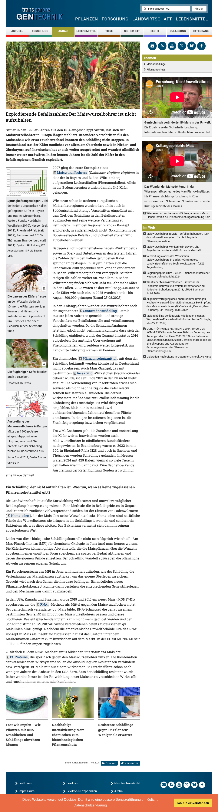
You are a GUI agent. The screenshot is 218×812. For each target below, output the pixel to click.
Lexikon (71, 783)
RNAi (44, 604)
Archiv (118, 791)
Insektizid (85, 373)
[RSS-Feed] (162, 46)
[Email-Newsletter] (152, 46)
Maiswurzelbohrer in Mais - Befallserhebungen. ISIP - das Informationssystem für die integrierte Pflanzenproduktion (178, 237)
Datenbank (201, 31)
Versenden (132, 763)
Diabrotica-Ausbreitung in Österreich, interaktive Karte (178, 356)
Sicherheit (132, 31)
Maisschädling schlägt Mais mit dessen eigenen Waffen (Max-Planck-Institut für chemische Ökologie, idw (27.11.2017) (178, 319)
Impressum (26, 791)
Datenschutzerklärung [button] (90, 805)
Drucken (111, 763)
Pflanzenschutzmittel (99, 358)
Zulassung (178, 31)
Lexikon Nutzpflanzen (81, 791)
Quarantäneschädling (100, 311)
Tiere (109, 31)
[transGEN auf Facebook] (201, 46)
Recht (155, 31)
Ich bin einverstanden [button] (193, 803)
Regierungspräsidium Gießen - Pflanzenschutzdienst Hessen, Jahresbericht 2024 (177, 274)
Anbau (63, 31)
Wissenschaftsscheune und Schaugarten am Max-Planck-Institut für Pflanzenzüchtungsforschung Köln (178, 215)
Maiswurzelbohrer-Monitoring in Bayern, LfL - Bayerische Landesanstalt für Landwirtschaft (173, 248)
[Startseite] (39, 13)
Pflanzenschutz (155, 69)
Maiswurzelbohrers (72, 172)
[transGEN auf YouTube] (172, 46)
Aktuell (17, 31)
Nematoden (20, 515)
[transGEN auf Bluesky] (191, 46)
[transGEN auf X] (182, 46)
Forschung (40, 31)
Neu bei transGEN (127, 783)
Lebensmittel (86, 31)
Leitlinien (25, 783)
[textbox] (166, 8)
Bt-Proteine (19, 657)
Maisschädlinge (156, 64)
